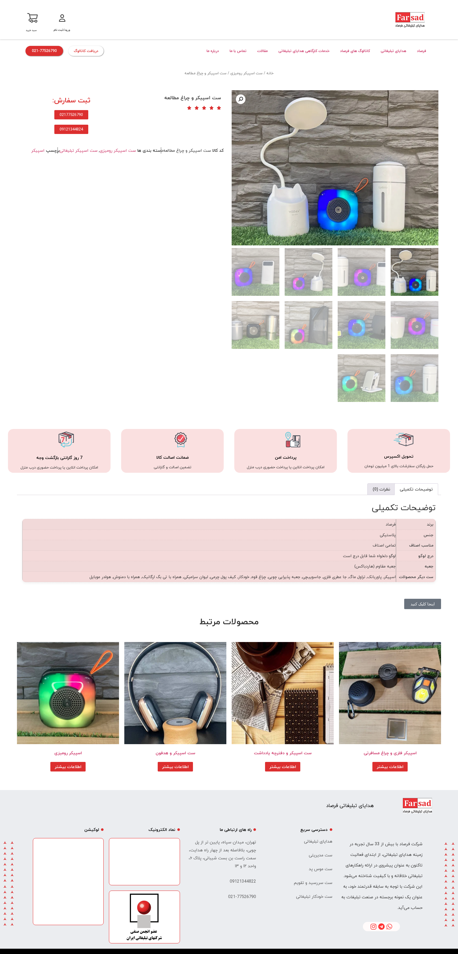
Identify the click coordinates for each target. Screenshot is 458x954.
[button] (240, 99)
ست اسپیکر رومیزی (246, 73)
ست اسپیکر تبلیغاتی (79, 150)
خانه (270, 73)
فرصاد (421, 50)
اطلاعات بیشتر (390, 766)
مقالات (262, 50)
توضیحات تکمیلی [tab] (416, 489)
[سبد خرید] (32, 17)
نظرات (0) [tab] (381, 489)
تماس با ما (238, 50)
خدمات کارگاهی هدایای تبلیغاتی (303, 50)
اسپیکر (38, 150)
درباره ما (212, 50)
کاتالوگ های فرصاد (355, 50)
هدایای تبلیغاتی (393, 50)
